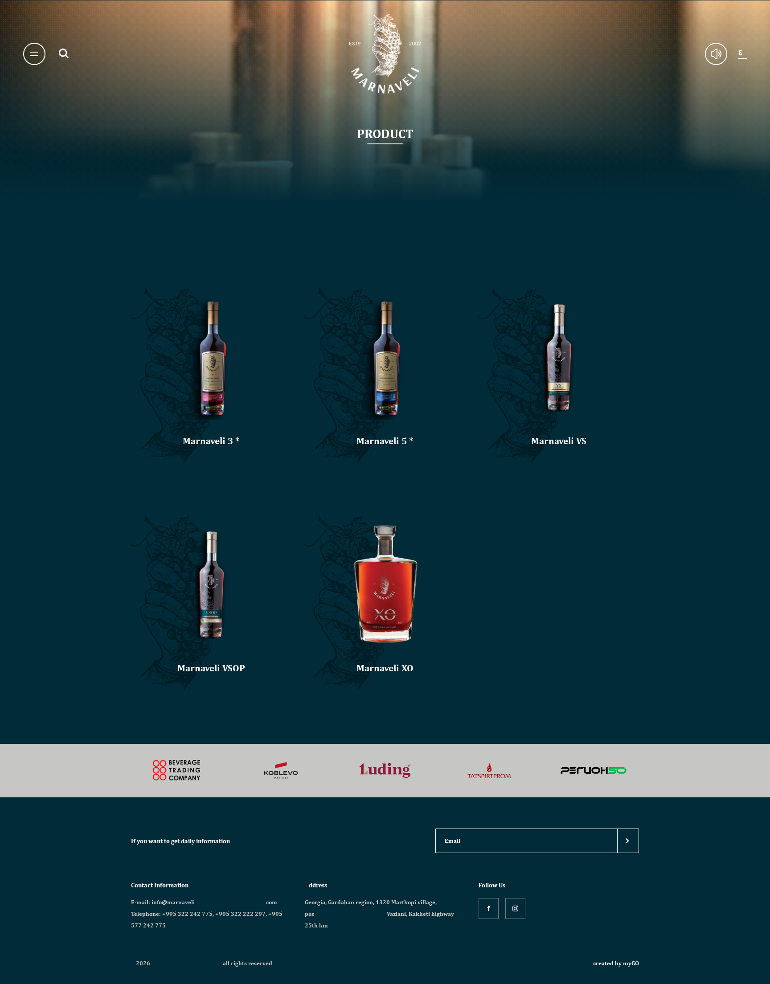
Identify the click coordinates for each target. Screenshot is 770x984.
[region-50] (489, 771)
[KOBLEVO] (176, 771)
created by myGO (616, 963)
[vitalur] (594, 771)
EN (742, 52)
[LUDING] (281, 771)
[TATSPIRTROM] (385, 771)
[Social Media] (489, 908)
